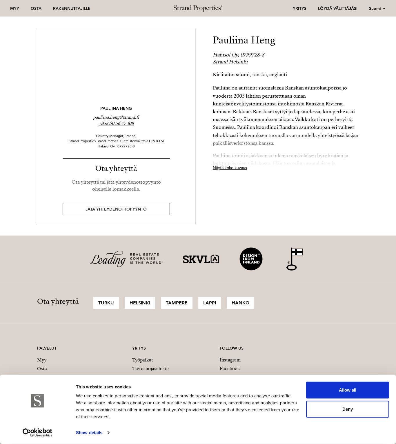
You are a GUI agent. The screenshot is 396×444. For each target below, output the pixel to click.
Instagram (230, 360)
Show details (89, 432)
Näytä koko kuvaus (230, 167)
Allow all (347, 390)
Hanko (240, 303)
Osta (36, 8)
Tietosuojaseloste (150, 369)
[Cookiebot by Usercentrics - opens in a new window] (37, 432)
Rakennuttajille (71, 8)
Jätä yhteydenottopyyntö (116, 209)
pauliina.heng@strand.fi (116, 117)
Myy (14, 8)
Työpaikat (142, 360)
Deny (347, 408)
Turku (106, 303)
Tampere (177, 303)
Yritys (299, 8)
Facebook (230, 369)
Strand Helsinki (230, 62)
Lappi (209, 303)
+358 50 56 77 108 (116, 123)
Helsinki (140, 303)
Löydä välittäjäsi (337, 8)
